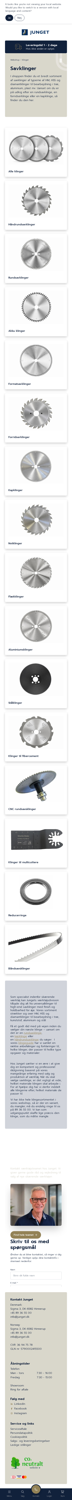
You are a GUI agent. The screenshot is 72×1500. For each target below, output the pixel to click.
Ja (9, 18)
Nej (19, 18)
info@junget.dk (19, 1317)
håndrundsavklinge (27, 1040)
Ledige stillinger (20, 1445)
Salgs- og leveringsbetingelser (30, 1441)
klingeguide (26, 1043)
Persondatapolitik (21, 1433)
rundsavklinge (33, 1033)
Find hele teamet (23, 1235)
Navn (12, 1269)
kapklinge (21, 1036)
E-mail (14, 1282)
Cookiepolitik (18, 1437)
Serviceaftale (18, 1429)
